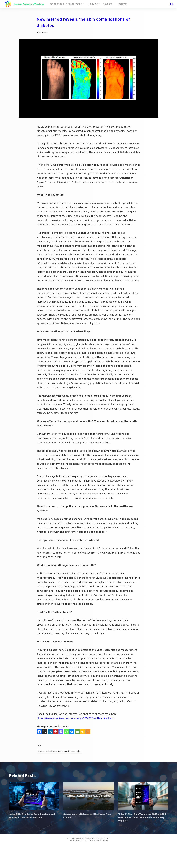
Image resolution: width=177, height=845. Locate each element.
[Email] (77, 731)
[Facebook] (39, 731)
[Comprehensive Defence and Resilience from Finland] (88, 796)
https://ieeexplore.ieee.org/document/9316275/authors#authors (76, 718)
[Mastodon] (60, 731)
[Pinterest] (55, 731)
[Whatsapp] (66, 731)
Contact (123, 4)
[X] (44, 731)
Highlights (94, 4)
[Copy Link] (82, 731)
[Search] (171, 4)
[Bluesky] (71, 731)
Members (107, 4)
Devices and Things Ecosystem (66, 4)
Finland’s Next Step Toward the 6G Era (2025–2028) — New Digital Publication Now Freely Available (142, 817)
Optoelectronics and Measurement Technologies (59, 751)
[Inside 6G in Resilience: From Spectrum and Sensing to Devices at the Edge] (34, 796)
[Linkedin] (50, 731)
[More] (87, 731)
